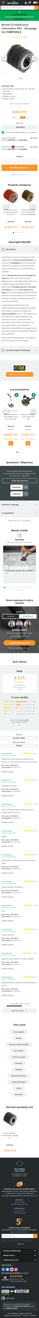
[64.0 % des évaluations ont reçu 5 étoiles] (9, 702)
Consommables (18, 1032)
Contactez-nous (9, 1189)
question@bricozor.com (19, 643)
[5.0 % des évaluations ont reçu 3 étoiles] (9, 708)
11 (34, 701)
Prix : (14, 117)
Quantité (19, 157)
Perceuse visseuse (18, 1057)
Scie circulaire (19, 1051)
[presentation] (6, 206)
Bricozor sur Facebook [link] (3, 1269)
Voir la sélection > (19, 19)
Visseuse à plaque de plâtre (18, 1044)
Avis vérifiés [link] (25, 720)
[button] (13, 232)
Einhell (18, 1088)
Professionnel (28, 616)
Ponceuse (18, 1063)
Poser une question (19, 481)
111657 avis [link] (19, 1279)
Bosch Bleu (19, 1094)
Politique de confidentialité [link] (12, 1315)
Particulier (11, 616)
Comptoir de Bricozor (22, 1306)
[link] (30, 3)
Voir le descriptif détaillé (19, 104)
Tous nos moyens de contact (19, 648)
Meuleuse (18, 1069)
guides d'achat (12, 1308)
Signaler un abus (7, 771)
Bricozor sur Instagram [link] (16, 1269)
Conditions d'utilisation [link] (29, 1315)
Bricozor (13, 2)
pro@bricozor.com (19, 1213)
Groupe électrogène (19, 1082)
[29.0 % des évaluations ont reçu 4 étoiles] (9, 705)
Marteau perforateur (18, 1076)
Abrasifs (19, 1038)
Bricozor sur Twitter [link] (7, 1269)
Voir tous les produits (19, 374)
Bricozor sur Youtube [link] (11, 1269)
